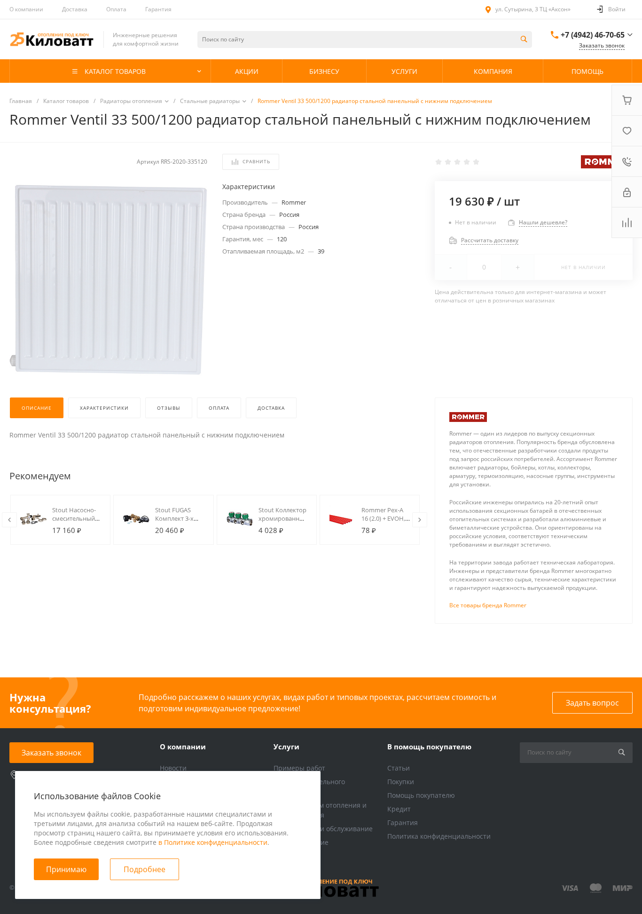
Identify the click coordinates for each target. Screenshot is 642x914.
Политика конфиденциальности (439, 836)
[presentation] (9, 519)
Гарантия (158, 9)
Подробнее (144, 869)
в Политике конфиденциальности (212, 842)
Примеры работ (299, 767)
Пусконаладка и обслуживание (323, 828)
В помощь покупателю (429, 746)
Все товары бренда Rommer (487, 605)
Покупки (400, 781)
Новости (173, 767)
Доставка (74, 9)
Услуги (286, 746)
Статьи (398, 767)
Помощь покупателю (421, 795)
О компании (26, 9)
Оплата (116, 9)
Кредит (399, 808)
